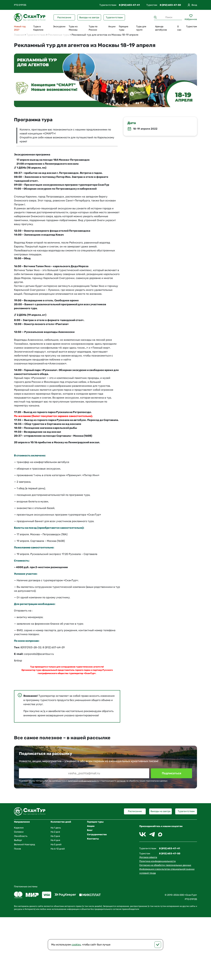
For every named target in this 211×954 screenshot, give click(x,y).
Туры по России (93, 28)
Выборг (18, 840)
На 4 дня (55, 840)
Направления (22, 821)
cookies (76, 944)
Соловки (19, 831)
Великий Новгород (24, 844)
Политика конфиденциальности (157, 861)
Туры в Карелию (38, 28)
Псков (17, 848)
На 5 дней (56, 844)
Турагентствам (114, 17)
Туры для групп (141, 28)
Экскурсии (59, 26)
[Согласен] (157, 944)
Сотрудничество (97, 834)
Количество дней (61, 821)
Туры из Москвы (73, 28)
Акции (112, 26)
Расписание (64, 17)
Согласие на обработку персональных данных (165, 865)
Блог (89, 830)
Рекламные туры (58, 34)
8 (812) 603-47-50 (170, 5)
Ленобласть (20, 836)
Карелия (19, 827)
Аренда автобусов (161, 28)
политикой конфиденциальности (83, 781)
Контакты (93, 838)
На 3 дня (55, 836)
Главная (19, 34)
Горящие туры (123, 28)
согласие (121, 781)
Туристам (191, 26)
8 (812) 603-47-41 (129, 5)
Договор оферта (148, 857)
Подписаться (171, 773)
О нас (179, 28)
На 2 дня (55, 831)
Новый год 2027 (20, 28)
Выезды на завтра (89, 17)
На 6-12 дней (58, 848)
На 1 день (56, 827)
